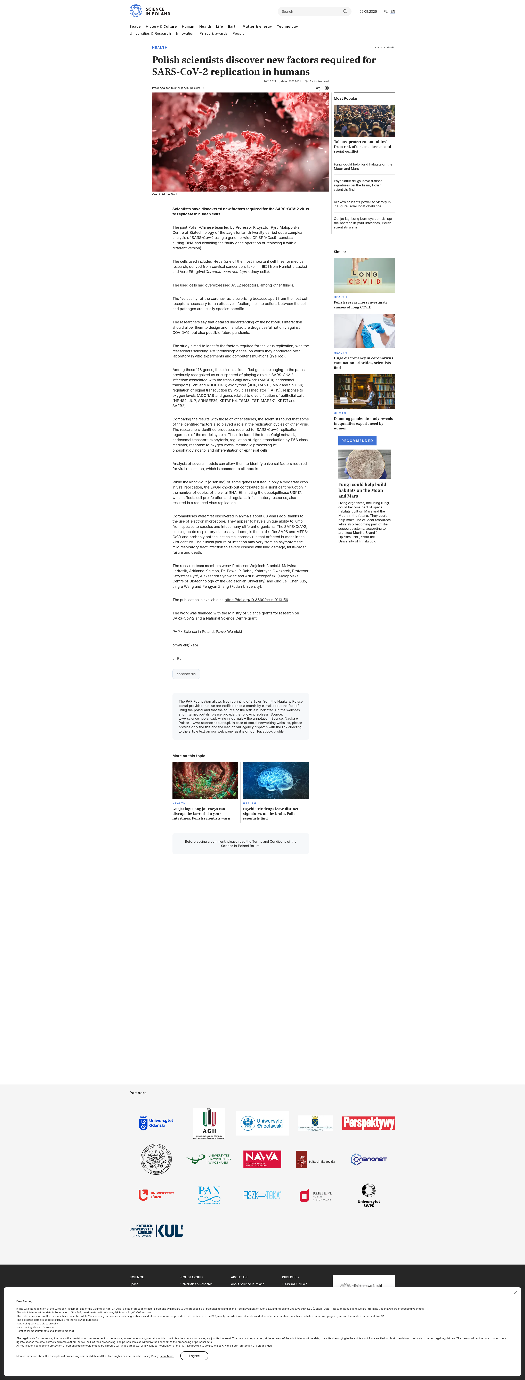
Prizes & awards (214, 33)
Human (188, 26)
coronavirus (186, 674)
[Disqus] (240, 915)
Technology (287, 26)
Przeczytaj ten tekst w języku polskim (176, 87)
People (239, 33)
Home (378, 47)
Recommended (357, 441)
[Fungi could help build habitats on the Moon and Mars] (364, 166)
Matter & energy (257, 26)
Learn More (167, 1356)
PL (385, 11)
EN (393, 11)
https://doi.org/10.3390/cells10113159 (256, 600)
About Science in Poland (247, 1284)
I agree (194, 1356)
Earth (233, 26)
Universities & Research (150, 33)
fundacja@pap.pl (130, 1345)
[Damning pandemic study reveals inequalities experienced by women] (364, 402)
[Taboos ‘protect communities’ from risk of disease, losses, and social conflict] (364, 130)
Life (219, 26)
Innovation (185, 33)
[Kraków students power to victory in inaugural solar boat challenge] (364, 204)
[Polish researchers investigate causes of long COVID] (364, 284)
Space (135, 26)
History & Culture (161, 26)
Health (205, 26)
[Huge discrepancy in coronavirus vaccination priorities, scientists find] (364, 342)
